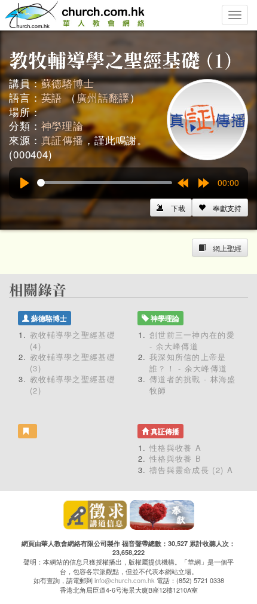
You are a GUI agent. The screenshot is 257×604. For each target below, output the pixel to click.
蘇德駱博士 (67, 82)
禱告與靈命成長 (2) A (191, 469)
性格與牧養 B (175, 458)
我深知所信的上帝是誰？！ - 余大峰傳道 (188, 362)
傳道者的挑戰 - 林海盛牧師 (192, 384)
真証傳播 (62, 139)
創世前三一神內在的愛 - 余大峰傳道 (192, 340)
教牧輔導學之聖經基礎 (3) (72, 362)
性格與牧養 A (175, 447)
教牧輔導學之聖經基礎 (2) (72, 384)
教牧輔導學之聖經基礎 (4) (72, 340)
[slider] (104, 182)
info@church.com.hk (124, 580)
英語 (52, 97)
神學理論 (62, 125)
